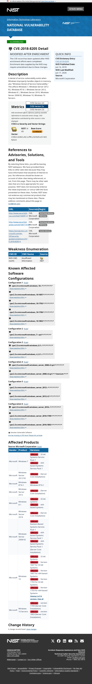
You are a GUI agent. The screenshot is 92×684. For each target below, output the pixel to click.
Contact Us (22, 659)
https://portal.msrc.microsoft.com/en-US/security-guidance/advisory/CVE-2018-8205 (18, 236)
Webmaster (11, 659)
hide (26, 283)
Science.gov (47, 673)
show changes (31, 629)
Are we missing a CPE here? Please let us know (25, 435)
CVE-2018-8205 (62, 61)
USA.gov (57, 673)
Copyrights (47, 668)
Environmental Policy (30, 671)
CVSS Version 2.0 (37, 109)
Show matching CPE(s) (17, 289)
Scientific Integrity (46, 671)
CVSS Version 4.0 (37, 103)
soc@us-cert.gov (78, 657)
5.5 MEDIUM (37, 132)
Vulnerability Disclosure (62, 668)
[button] (76, 9)
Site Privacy (11, 668)
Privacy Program (35, 668)
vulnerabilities (16, 42)
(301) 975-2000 (13, 656)
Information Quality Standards (66, 671)
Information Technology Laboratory (24, 19)
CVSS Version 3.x (37, 106)
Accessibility (22, 668)
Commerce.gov (35, 673)
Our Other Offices (35, 659)
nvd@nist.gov (14, 203)
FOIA (18, 671)
